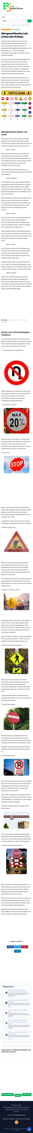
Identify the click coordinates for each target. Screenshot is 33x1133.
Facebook (10, 946)
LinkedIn (17, 951)
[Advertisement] (16, 300)
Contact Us (12, 1118)
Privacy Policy (20, 1118)
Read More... (11, 997)
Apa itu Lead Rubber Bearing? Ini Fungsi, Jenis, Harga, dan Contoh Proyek (17, 1022)
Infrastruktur (16, 29)
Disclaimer (27, 1118)
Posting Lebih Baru (8, 1094)
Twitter (17, 946)
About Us (5, 1118)
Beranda (18, 1095)
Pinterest (25, 946)
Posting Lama (26, 1094)
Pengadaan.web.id (21, 1115)
